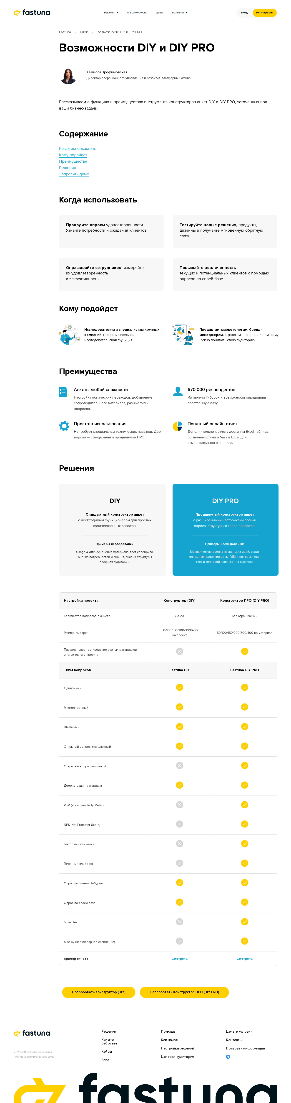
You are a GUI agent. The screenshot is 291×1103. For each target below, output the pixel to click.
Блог (84, 32)
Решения (67, 167)
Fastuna (65, 32)
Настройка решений (177, 1048)
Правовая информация (245, 1048)
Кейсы (106, 1051)
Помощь (168, 1031)
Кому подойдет (73, 154)
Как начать (170, 1040)
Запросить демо (74, 174)
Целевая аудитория (177, 1056)
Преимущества (73, 161)
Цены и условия (239, 1031)
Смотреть (180, 959)
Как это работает (109, 1041)
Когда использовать (77, 148)
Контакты (234, 1040)
